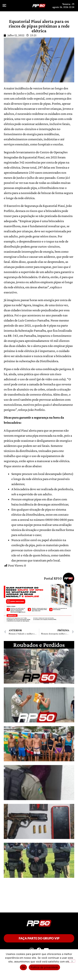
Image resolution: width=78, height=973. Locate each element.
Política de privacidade (44, 967)
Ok (23, 967)
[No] (72, 961)
